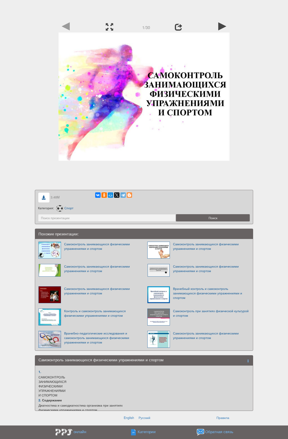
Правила (222, 417)
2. (39, 400)
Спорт (68, 208)
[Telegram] (123, 195)
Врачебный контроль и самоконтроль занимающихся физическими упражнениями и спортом (207, 293)
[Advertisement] (144, 10)
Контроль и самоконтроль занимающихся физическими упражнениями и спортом (95, 313)
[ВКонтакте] (98, 195)
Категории (147, 431)
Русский (144, 417)
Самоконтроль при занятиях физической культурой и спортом (211, 313)
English (129, 417)
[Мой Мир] (110, 195)
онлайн (80, 431)
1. (39, 371)
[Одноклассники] (104, 195)
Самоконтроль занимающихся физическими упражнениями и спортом (97, 246)
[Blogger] (129, 195)
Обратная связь (219, 431)
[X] (116, 195)
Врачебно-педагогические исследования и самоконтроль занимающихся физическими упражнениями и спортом (96, 337)
